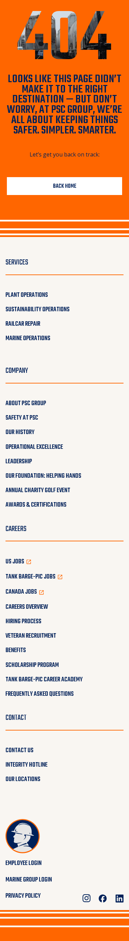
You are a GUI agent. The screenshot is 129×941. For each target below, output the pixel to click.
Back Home (64, 186)
